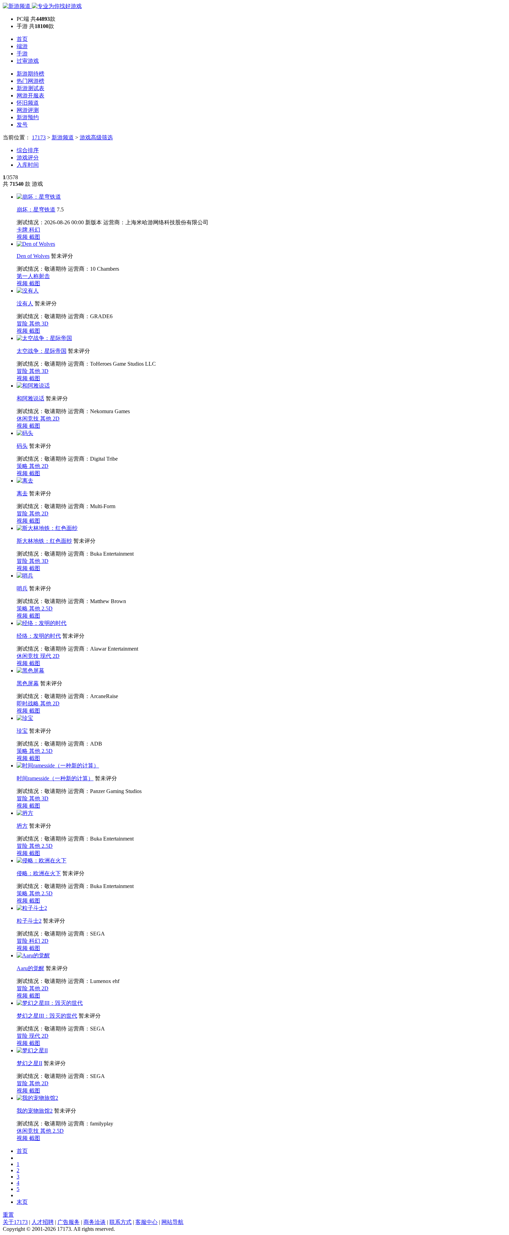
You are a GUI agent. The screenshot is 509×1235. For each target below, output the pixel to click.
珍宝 (22, 731)
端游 (22, 46)
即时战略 (28, 703)
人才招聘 (43, 1222)
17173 (39, 137)
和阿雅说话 (30, 398)
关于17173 (15, 1222)
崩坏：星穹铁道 (36, 209)
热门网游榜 (30, 81)
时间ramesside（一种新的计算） (55, 778)
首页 (22, 39)
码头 (22, 446)
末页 (22, 1202)
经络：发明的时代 (39, 636)
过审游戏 (28, 61)
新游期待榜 (30, 74)
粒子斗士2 (29, 921)
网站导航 (172, 1222)
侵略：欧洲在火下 (39, 873)
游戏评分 (28, 157)
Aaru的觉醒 (30, 968)
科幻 (34, 230)
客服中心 (146, 1222)
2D (56, 418)
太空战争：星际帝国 (41, 351)
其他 (35, 324)
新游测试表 (30, 88)
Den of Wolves (33, 256)
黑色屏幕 (28, 683)
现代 (46, 656)
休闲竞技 (28, 418)
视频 (23, 237)
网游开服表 (30, 95)
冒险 (23, 324)
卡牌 (23, 230)
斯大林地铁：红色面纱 (44, 541)
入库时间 (28, 165)
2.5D (47, 608)
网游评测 (28, 110)
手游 (22, 53)
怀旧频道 (28, 103)
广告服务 (68, 1222)
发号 (22, 125)
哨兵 (22, 588)
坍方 (22, 826)
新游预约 (28, 117)
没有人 (25, 303)
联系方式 (120, 1222)
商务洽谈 (94, 1222)
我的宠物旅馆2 (35, 1111)
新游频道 (63, 137)
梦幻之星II (29, 1063)
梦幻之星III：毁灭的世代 (47, 1016)
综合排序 (28, 150)
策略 (23, 466)
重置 (8, 1215)
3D (45, 324)
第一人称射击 (33, 276)
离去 (22, 493)
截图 (34, 237)
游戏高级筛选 (96, 137)
